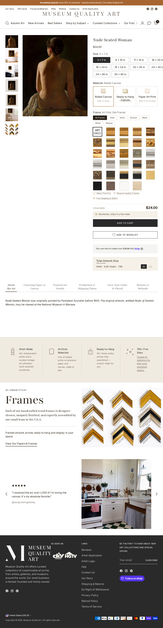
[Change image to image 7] (11, 129)
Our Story (87, 578)
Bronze (133, 117)
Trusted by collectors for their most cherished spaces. (143, 364)
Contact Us (88, 572)
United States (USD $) (19, 615)
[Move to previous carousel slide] (147, 326)
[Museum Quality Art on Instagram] (152, 8)
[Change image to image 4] (11, 85)
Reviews (87, 549)
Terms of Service (92, 606)
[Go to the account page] (142, 23)
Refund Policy (90, 601)
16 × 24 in (101, 67)
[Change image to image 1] (11, 41)
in (144, 266)
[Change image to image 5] (11, 100)
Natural (109, 123)
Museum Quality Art (32, 620)
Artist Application (92, 555)
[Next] (136, 23)
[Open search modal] (7, 23)
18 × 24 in (120, 67)
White (97, 123)
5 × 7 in (101, 59)
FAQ (84, 566)
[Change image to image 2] (11, 56)
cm (150, 266)
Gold (112, 117)
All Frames (100, 117)
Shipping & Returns (93, 583)
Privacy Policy (90, 595)
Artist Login (88, 561)
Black (144, 117)
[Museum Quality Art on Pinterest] (156, 8)
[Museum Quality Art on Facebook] (147, 8)
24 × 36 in (102, 74)
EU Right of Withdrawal (95, 589)
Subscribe (151, 560)
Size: (100, 53)
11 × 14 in (139, 59)
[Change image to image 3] (11, 71)
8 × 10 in (120, 59)
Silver (122, 117)
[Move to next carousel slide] (155, 326)
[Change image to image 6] (11, 114)
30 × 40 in (120, 74)
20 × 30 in (139, 67)
